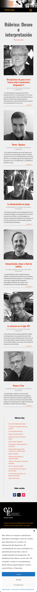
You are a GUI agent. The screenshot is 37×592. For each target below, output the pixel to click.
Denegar (18, 579)
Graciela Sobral (12, 329)
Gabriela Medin (12, 207)
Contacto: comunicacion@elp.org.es (15, 523)
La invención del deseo (15, 431)
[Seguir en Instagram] (23, 495)
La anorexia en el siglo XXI (18, 326)
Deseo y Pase (18, 385)
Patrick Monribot (11, 388)
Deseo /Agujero (18, 144)
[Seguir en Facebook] (14, 495)
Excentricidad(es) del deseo (17, 424)
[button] (34, 531)
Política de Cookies (24, 525)
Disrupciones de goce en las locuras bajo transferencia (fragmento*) (18, 82)
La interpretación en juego (18, 204)
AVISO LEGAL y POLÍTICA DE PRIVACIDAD (22, 589)
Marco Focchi (11, 147)
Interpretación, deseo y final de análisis (18, 265)
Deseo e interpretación (16, 434)
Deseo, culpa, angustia (15, 441)
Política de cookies (6, 589)
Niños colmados (13, 454)
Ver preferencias (18, 585)
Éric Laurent (12, 88)
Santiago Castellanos (12, 269)
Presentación (18, 39)
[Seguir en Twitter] (19, 495)
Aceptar (18, 574)
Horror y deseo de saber (16, 466)
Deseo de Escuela (14, 478)
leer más (28, 105)
